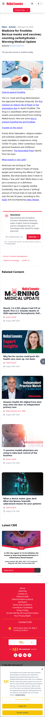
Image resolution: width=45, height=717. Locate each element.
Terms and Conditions (22, 604)
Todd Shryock (11, 363)
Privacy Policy (22, 610)
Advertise (22, 591)
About (22, 588)
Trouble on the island (12, 127)
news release (32, 199)
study (4, 199)
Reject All (22, 706)
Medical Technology (11, 260)
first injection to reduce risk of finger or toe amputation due (22, 105)
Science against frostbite (13, 92)
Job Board (22, 602)
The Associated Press (24, 150)
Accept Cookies (22, 713)
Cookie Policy (20, 695)
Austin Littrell (11, 317)
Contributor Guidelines (22, 607)
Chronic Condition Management (15, 256)
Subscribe (32, 237)
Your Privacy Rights (22, 616)
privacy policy (11, 244)
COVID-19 (25, 260)
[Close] (42, 669)
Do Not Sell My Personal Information (22, 613)
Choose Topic (20, 10)
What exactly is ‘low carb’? (14, 159)
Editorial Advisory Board (22, 599)
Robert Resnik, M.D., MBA (16, 411)
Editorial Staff (22, 596)
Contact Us (22, 593)
